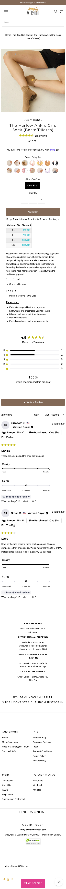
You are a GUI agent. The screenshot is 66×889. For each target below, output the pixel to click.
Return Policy (39, 756)
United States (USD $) (15, 866)
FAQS (5, 790)
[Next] (15, 54)
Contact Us (7, 780)
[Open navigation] (9, 11)
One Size (32, 185)
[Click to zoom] (59, 54)
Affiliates (37, 790)
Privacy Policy (39, 760)
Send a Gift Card (10, 751)
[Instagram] (8, 880)
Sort (37, 414)
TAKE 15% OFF (33, 883)
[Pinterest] (12, 880)
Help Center (7, 794)
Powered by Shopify (51, 835)
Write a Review (39, 403)
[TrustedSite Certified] (33, 841)
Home (8, 35)
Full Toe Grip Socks (22, 35)
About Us (6, 785)
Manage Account (10, 742)
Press (35, 747)
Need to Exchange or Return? (16, 747)
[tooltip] (16, 497)
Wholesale (38, 785)
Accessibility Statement (13, 799)
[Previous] (6, 54)
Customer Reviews (42, 742)
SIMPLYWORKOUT (31, 835)
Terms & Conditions (42, 751)
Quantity (33, 193)
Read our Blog (39, 737)
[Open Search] (55, 11)
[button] (33, 136)
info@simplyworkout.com (33, 830)
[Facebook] (4, 880)
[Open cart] (61, 12)
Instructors (38, 780)
